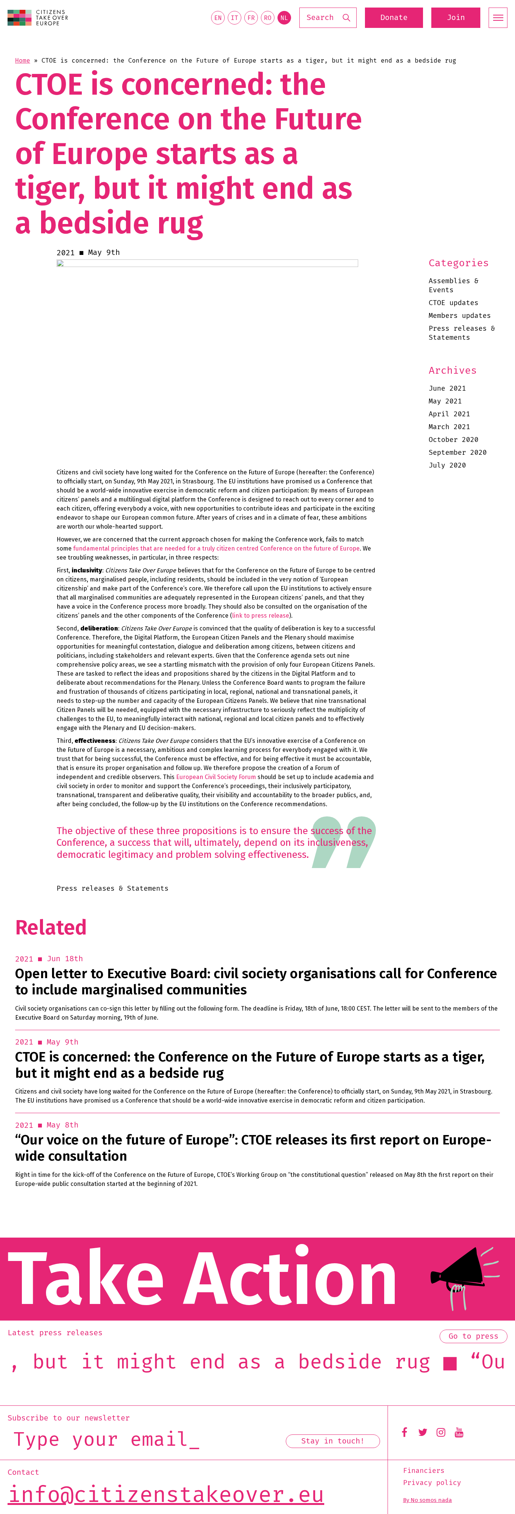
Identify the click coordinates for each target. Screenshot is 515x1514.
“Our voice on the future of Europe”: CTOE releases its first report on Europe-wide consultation (253, 1148)
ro (267, 18)
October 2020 (453, 440)
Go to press (473, 1336)
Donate (394, 17)
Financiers (423, 1471)
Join (456, 17)
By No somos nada (427, 1500)
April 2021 (449, 414)
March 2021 (449, 427)
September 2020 (458, 452)
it (234, 18)
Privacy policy (432, 1483)
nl (284, 18)
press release (270, 615)
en (218, 18)
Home (22, 60)
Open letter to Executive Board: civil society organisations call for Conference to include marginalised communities (256, 982)
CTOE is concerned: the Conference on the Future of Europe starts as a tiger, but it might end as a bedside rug (249, 1065)
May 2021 (445, 401)
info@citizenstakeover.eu (166, 1496)
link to (241, 615)
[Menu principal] (498, 18)
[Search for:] (328, 17)
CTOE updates (453, 303)
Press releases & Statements (462, 333)
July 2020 (447, 465)
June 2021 (447, 388)
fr (251, 18)
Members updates (460, 315)
